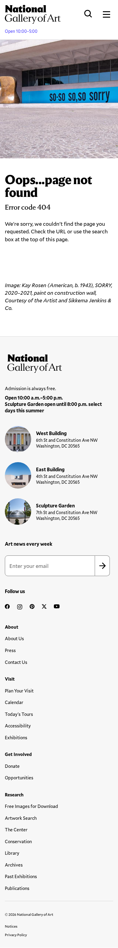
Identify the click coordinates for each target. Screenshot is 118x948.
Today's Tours (19, 714)
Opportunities (19, 778)
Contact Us (16, 662)
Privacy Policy (16, 934)
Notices (11, 926)
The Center (16, 829)
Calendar (14, 702)
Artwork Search (21, 818)
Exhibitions (16, 737)
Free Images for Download (31, 806)
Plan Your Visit (19, 691)
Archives (14, 865)
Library (12, 853)
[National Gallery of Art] (59, 362)
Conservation (18, 841)
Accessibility (18, 726)
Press (10, 650)
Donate (12, 766)
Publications (17, 888)
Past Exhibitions (21, 876)
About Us (14, 638)
